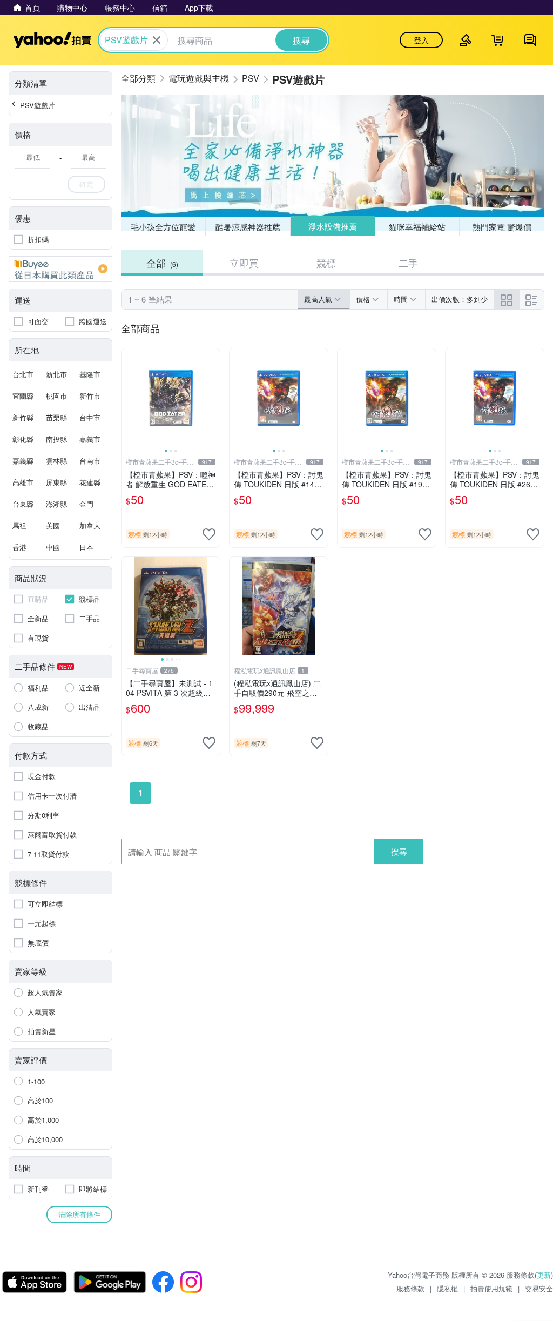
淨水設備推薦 (332, 226)
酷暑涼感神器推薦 (247, 226)
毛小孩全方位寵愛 (163, 226)
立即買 (244, 263)
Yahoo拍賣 (52, 40)
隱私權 (447, 1288)
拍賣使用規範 (491, 1288)
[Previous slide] (129, 397)
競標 (326, 263)
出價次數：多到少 (459, 299)
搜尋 (399, 851)
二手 (408, 263)
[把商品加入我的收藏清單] (209, 534)
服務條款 (410, 1288)
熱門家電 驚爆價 (502, 226)
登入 (421, 40)
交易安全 (539, 1288)
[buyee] (60, 269)
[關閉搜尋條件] (156, 39)
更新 (544, 1275)
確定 (86, 184)
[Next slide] (213, 397)
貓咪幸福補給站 (417, 226)
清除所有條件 (79, 1214)
